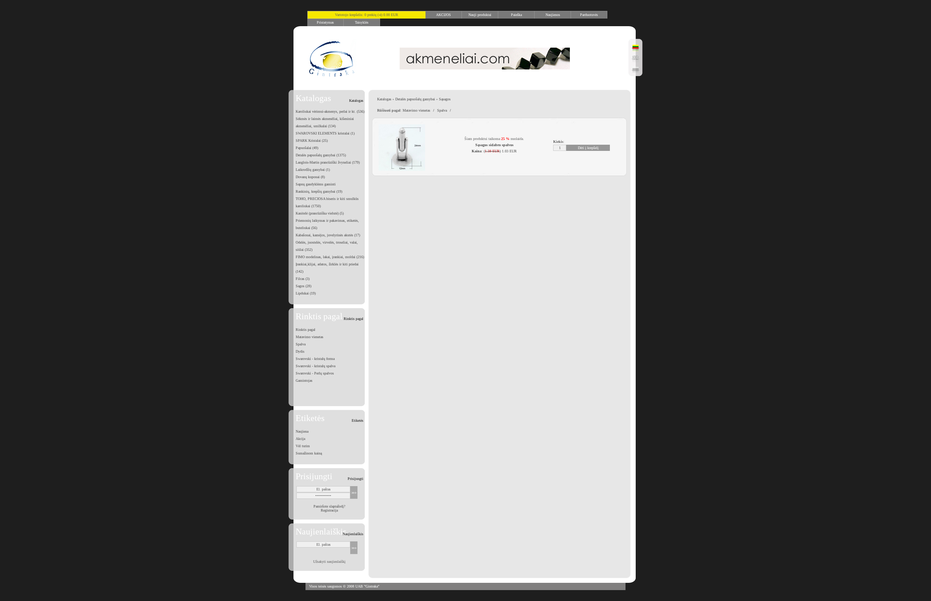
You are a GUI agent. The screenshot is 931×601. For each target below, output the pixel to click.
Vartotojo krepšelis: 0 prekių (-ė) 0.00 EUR (366, 15)
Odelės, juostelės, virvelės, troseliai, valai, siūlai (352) (327, 246)
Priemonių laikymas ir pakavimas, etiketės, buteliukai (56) (327, 224)
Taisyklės (361, 22)
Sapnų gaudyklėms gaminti (316, 184)
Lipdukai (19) (306, 293)
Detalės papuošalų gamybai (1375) (321, 155)
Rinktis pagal (305, 330)
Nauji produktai (479, 15)
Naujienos (553, 15)
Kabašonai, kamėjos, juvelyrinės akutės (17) (328, 235)
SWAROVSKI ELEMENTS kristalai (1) (325, 133)
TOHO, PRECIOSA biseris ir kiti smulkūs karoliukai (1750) (327, 202)
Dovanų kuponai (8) (310, 177)
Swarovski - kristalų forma (315, 359)
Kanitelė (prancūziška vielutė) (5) (320, 213)
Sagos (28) (303, 286)
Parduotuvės (589, 15)
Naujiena (302, 431)
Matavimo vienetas (309, 337)
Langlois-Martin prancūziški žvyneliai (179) (328, 162)
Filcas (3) (302, 279)
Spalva (300, 344)
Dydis (300, 351)
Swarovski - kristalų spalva (315, 366)
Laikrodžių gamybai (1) (313, 170)
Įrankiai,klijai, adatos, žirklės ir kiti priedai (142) (327, 267)
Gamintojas (304, 380)
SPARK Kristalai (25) (312, 141)
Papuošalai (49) (307, 148)
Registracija (329, 510)
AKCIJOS (443, 15)
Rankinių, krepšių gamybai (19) (319, 191)
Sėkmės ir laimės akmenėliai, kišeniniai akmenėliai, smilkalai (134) (325, 122)
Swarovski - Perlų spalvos (315, 373)
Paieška (516, 15)
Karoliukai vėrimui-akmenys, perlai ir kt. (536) (330, 111)
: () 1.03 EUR (494, 151)
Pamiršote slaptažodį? (329, 506)
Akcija (300, 439)
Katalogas (384, 99)
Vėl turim (303, 446)
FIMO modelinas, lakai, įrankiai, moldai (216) (330, 257)
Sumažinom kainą (309, 453)
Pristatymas (325, 22)
